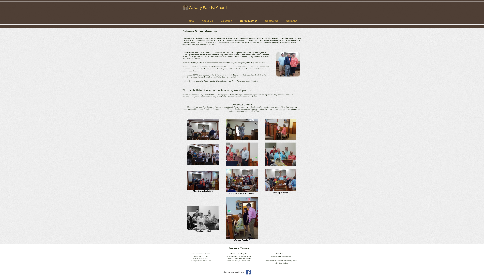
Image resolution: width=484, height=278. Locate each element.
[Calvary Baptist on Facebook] (248, 272)
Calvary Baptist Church (209, 7)
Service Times (239, 248)
